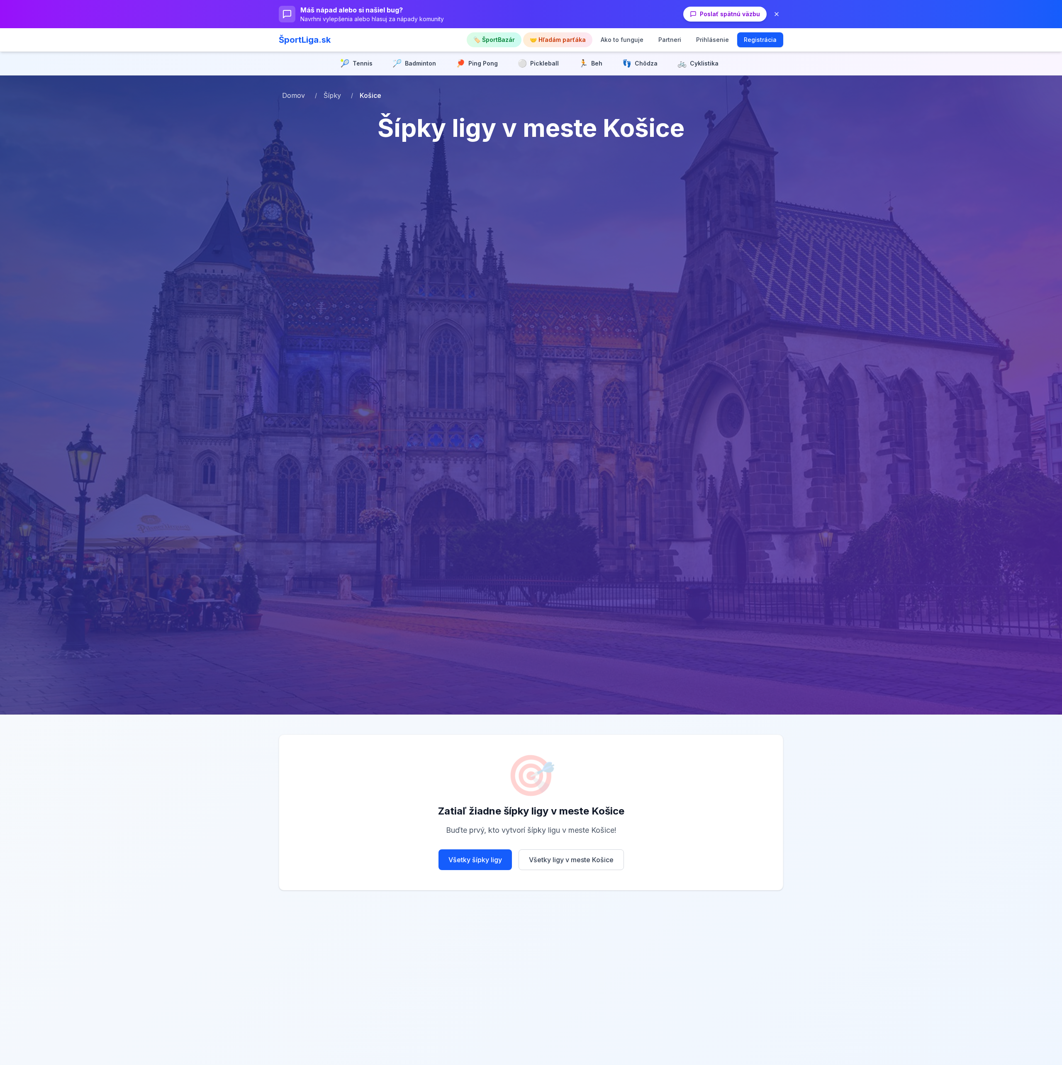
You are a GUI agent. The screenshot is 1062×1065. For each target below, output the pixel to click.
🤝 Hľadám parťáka (558, 39)
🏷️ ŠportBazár (494, 39)
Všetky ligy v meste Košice (571, 860)
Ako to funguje (622, 39)
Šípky (332, 95)
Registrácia (760, 39)
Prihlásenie (712, 39)
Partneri (669, 39)
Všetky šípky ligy (475, 860)
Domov (293, 95)
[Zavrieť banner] (776, 14)
